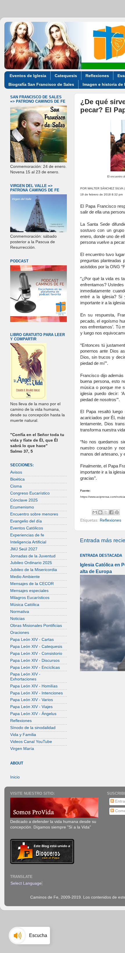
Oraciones (19, 632)
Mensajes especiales (29, 590)
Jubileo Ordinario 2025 (31, 563)
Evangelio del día (26, 521)
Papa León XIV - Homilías (34, 686)
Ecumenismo (22, 507)
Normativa (19, 611)
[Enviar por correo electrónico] (95, 512)
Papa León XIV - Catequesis (36, 646)
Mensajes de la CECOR (32, 584)
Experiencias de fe (27, 535)
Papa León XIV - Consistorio (36, 653)
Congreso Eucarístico (30, 493)
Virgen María (22, 748)
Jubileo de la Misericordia (33, 570)
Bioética (17, 479)
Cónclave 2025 (24, 500)
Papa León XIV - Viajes (31, 707)
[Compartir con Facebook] (111, 512)
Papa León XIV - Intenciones (36, 693)
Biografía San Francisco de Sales (41, 84)
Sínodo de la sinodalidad (33, 728)
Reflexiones (97, 75)
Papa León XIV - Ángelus (33, 714)
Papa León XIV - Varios (31, 700)
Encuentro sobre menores (34, 514)
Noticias (17, 618)
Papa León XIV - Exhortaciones (25, 676)
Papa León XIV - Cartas (32, 639)
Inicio (15, 777)
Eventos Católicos (26, 528)
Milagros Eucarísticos (29, 597)
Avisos (16, 472)
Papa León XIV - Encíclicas (35, 667)
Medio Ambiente (25, 577)
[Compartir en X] (106, 512)
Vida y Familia (23, 734)
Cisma (16, 486)
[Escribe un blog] (100, 512)
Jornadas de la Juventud (33, 556)
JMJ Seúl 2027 (24, 549)
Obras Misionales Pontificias (36, 625)
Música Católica (24, 604)
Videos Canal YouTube (31, 741)
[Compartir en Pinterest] (117, 512)
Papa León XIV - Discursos (35, 660)
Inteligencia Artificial (28, 542)
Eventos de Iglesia (28, 75)
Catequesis (66, 75)
